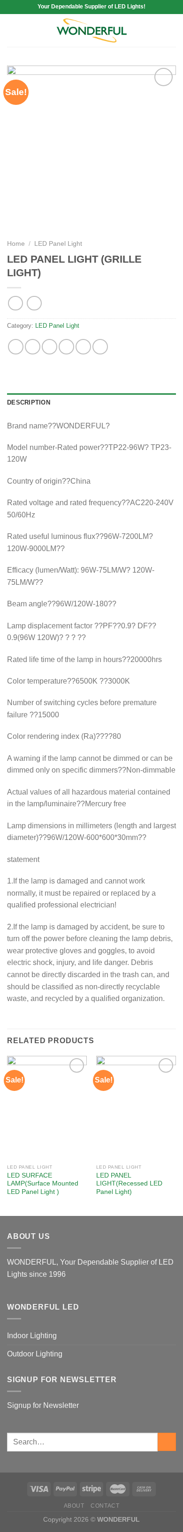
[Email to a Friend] (66, 346)
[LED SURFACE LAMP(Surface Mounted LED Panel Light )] (47, 1107)
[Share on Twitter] (49, 346)
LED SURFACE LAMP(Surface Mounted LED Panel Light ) (42, 1183)
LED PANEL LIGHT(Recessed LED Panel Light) (129, 1183)
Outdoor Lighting (34, 1354)
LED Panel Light (58, 243)
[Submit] (167, 1442)
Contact (105, 1506)
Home (16, 243)
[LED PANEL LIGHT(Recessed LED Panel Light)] (136, 1107)
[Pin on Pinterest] (83, 346)
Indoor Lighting (32, 1336)
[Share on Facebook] (32, 346)
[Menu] (12, 30)
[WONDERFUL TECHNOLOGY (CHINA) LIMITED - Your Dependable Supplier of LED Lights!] (91, 30)
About (74, 1506)
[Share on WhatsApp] (15, 346)
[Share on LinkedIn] (100, 346)
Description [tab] (28, 402)
